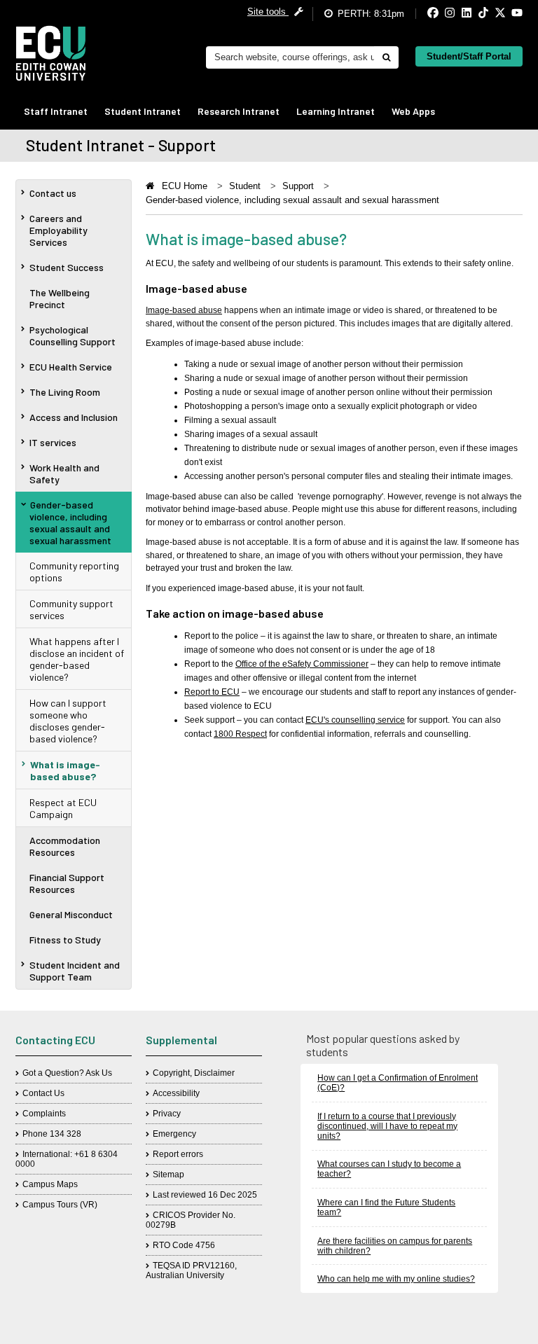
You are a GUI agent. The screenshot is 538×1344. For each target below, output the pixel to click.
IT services (52, 442)
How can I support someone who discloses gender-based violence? (67, 720)
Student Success (66, 267)
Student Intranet (142, 111)
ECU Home (184, 186)
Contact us (52, 193)
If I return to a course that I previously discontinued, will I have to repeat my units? (387, 1126)
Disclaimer (214, 1073)
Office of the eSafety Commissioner (301, 664)
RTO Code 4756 (184, 1245)
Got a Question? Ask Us (67, 1073)
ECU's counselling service (355, 720)
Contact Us (43, 1093)
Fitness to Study (65, 939)
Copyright (171, 1073)
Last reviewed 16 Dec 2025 (205, 1195)
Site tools (268, 11)
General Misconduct (71, 914)
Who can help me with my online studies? (396, 1279)
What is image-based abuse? (65, 770)
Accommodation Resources (64, 846)
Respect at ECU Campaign (63, 808)
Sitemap (168, 1174)
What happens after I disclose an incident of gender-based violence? (76, 659)
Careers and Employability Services (58, 230)
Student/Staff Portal (469, 56)
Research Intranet (239, 111)
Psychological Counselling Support (72, 335)
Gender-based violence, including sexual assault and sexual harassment (70, 522)
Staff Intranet (56, 111)
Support (298, 186)
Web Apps (413, 111)
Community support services (71, 609)
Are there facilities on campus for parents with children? (394, 1246)
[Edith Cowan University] (50, 53)
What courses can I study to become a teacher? (389, 1169)
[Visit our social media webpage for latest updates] (421, 13)
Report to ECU (212, 692)
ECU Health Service (70, 367)
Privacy (167, 1113)
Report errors (178, 1154)
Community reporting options (74, 571)
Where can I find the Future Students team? (386, 1207)
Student (245, 186)
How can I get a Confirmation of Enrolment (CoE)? (397, 1083)
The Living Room (64, 392)
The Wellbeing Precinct (59, 298)
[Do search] (386, 57)
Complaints (44, 1113)
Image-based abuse (184, 310)
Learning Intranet (335, 111)
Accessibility (176, 1093)
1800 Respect (240, 734)
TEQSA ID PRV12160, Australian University (191, 1270)
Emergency (174, 1134)
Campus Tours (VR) (59, 1205)
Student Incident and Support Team (74, 971)
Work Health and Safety (64, 473)
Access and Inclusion (73, 417)
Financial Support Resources (66, 883)
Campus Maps (50, 1184)
